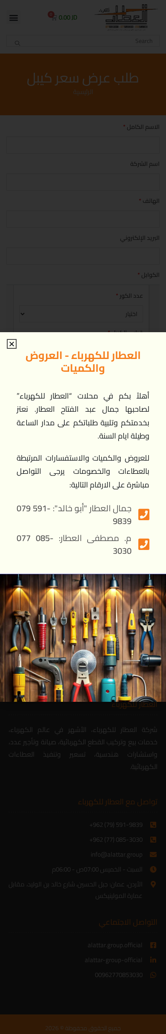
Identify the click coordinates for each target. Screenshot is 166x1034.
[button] (12, 344)
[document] (83, 517)
